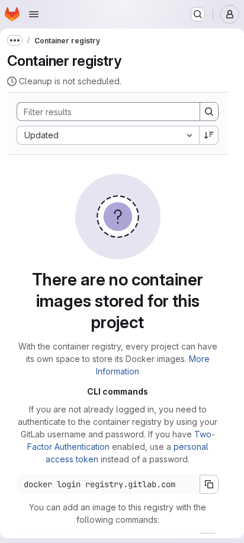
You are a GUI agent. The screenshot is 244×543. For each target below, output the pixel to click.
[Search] (209, 111)
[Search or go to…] (198, 14)
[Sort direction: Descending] (209, 135)
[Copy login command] (209, 484)
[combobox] (108, 135)
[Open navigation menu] (33, 14)
